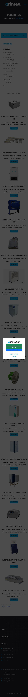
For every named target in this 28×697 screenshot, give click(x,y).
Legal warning (14, 354)
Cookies (14, 356)
